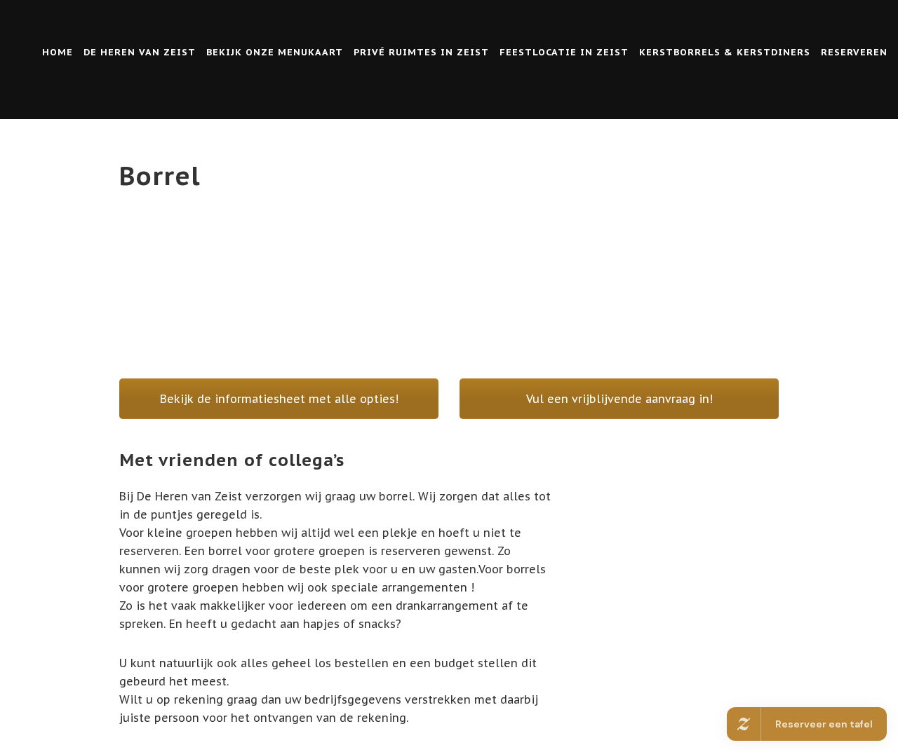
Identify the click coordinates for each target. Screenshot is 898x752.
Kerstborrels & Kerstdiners (724, 52)
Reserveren (854, 52)
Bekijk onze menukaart (274, 52)
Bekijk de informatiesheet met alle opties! (279, 399)
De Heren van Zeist (139, 52)
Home (57, 52)
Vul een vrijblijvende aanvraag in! (619, 399)
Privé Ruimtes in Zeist (421, 52)
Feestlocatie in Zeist (564, 52)
